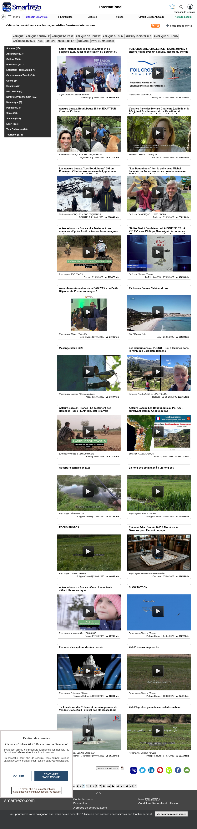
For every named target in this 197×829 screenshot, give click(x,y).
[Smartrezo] (27, 7)
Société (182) (13, 118)
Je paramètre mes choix (171, 814)
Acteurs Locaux (183, 17)
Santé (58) (12, 113)
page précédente (181, 25)
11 (108, 785)
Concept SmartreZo (37, 17)
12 (113, 785)
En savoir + (80, 803)
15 (127, 785)
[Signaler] (125, 770)
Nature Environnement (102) (21, 97)
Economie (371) (14, 64)
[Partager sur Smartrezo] (133, 770)
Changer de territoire (184, 12)
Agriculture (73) (14, 53)
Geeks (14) (12, 80)
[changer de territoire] (172, 7)
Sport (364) (12, 124)
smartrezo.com (19, 800)
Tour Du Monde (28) (17, 129)
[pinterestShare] (160, 770)
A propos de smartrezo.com (90, 807)
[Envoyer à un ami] (186, 770)
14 (122, 785)
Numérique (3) (14, 102)
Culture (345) (13, 59)
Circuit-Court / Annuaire (151, 17)
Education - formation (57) (20, 70)
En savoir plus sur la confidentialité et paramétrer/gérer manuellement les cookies (37, 790)
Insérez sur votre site (108, 768)
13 (117, 785)
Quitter (18, 775)
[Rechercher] (181, 7)
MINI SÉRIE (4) (14, 91)
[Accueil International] (3, 17)
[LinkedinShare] (151, 770)
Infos (149, 799)
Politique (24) (13, 107)
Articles (92, 17)
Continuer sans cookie (51, 776)
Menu (16, 16)
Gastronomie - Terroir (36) (20, 75)
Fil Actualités (65, 17)
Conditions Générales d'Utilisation (158, 803)
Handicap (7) (13, 86)
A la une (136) (13, 48)
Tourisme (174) (14, 134)
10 (104, 785)
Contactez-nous (83, 799)
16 (131, 785)
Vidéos (120, 17)
